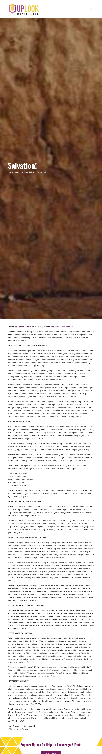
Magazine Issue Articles (25, 172)
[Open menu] (91, 9)
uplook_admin (24, 327)
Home (10, 172)
